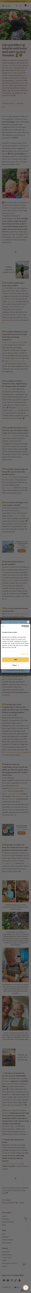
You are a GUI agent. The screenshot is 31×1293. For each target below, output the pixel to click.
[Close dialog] (28, 622)
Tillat (15, 659)
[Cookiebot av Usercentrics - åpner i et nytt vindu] (22, 626)
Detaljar (23, 654)
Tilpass (14, 665)
